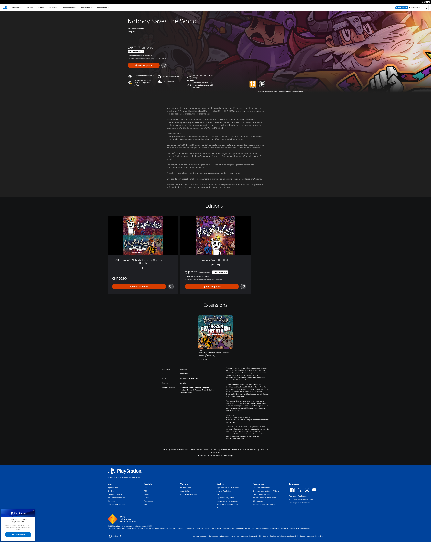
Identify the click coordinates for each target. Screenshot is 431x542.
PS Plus (52, 7)
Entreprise (111, 501)
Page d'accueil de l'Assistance (228, 488)
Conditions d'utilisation (261, 488)
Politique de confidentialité (219, 536)
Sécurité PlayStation (224, 491)
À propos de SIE (113, 488)
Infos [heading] (110, 484)
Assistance (102, 7)
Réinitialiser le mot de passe (227, 501)
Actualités (85, 7)
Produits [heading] (148, 484)
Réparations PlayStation (225, 498)
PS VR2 (146, 494)
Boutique (16, 7)
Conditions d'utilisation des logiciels (283, 536)
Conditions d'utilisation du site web (244, 536)
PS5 (29, 7)
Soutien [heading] (220, 484)
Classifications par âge (261, 494)
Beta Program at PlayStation (299, 503)
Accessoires (68, 7)
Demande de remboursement (227, 504)
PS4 (145, 491)
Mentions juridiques (200, 536)
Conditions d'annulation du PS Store (266, 491)
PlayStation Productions (116, 498)
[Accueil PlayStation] (5, 8)
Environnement (185, 488)
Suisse (115, 536)
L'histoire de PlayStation (116, 504)
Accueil (110, 477)
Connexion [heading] (294, 484)
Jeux (40, 7)
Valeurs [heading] (184, 484)
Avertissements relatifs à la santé (238, 417)
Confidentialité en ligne (188, 494)
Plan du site (263, 536)
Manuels (220, 508)
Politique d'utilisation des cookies (311, 536)
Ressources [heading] (258, 484)
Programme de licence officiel (264, 504)
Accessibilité (185, 491)
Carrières (111, 491)
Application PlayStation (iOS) (299, 496)
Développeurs (258, 501)
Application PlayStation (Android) (301, 499)
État (218, 494)
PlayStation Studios (115, 494)
